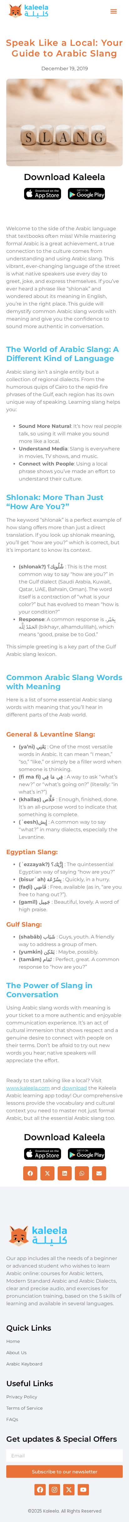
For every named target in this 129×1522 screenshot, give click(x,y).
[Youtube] (83, 1489)
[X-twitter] (69, 1489)
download (74, 1088)
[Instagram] (54, 1489)
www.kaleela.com (28, 1088)
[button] (113, 11)
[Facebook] (40, 1489)
